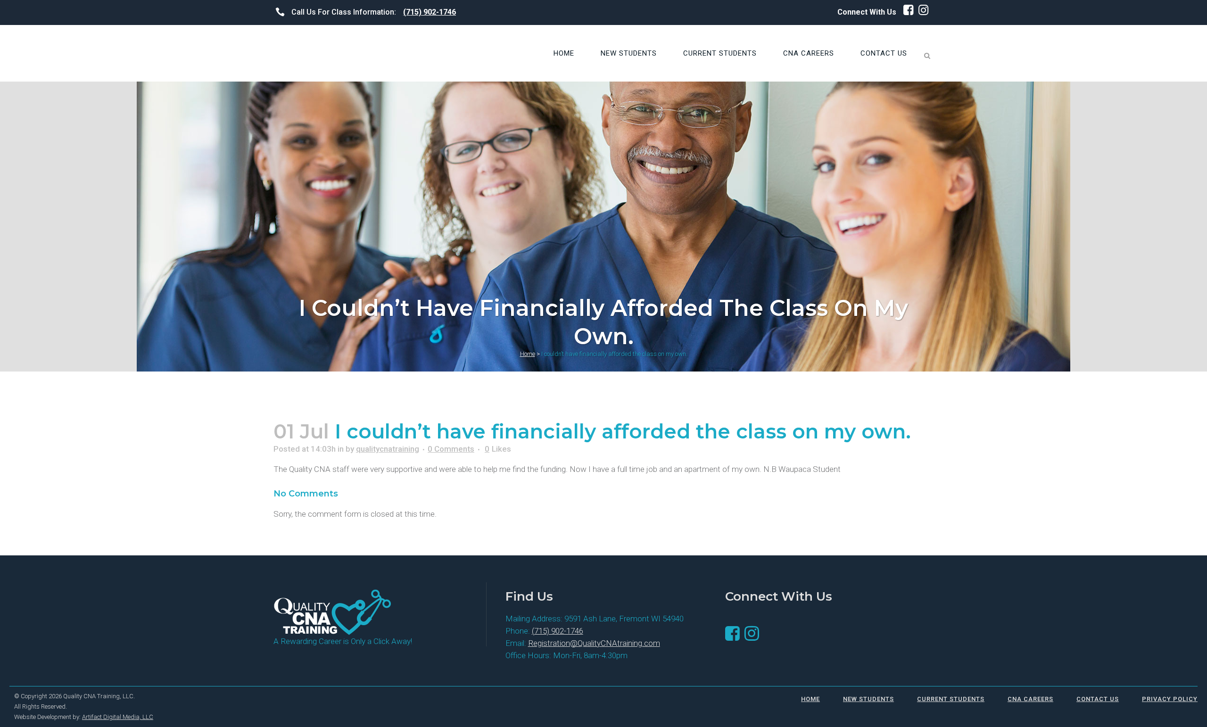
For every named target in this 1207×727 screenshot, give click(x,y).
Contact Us (1097, 698)
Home (527, 353)
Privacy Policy (1170, 698)
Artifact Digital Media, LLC (117, 716)
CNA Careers (1030, 698)
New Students (868, 698)
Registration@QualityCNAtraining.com (594, 643)
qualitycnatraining (387, 449)
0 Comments (451, 449)
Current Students (950, 698)
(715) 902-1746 (429, 12)
